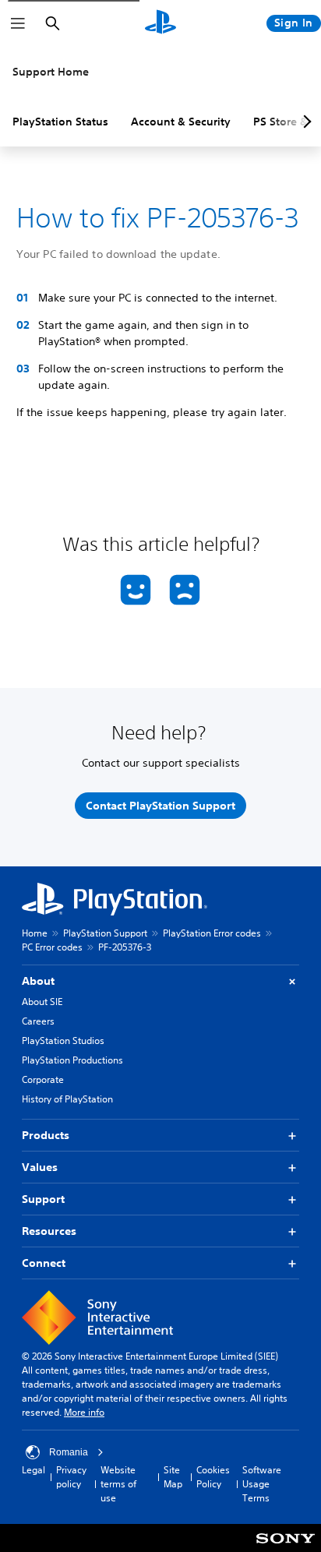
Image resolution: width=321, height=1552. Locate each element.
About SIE (42, 1001)
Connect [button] (43, 1263)
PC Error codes (52, 947)
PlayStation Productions (72, 1060)
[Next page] (304, 121)
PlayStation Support (105, 933)
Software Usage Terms (261, 1483)
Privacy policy (71, 1476)
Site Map (173, 1476)
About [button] (38, 981)
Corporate (43, 1079)
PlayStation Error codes (212, 933)
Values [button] (40, 1167)
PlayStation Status (60, 122)
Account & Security (181, 122)
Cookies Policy (213, 1476)
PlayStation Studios (63, 1040)
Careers (38, 1021)
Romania (68, 1452)
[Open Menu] (18, 23)
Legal (33, 1469)
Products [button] (45, 1135)
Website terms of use (118, 1483)
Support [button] (43, 1199)
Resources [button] (49, 1231)
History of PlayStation (67, 1099)
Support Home (50, 72)
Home (35, 933)
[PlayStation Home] (160, 23)
